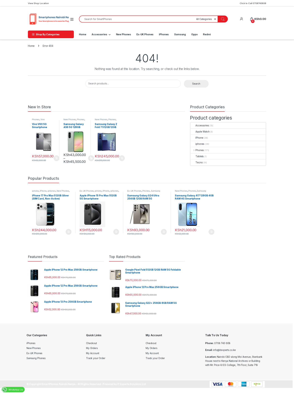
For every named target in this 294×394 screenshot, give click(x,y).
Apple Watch (202, 131)
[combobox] (136, 19)
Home (82, 34)
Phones (35, 119)
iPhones (164, 34)
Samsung (180, 34)
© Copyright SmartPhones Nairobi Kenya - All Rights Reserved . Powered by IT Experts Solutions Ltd (86, 384)
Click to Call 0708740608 (253, 3)
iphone (35, 191)
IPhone (199, 137)
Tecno (199, 162)
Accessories (99, 34)
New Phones (123, 34)
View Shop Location (38, 3)
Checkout (91, 343)
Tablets (199, 156)
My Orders (92, 348)
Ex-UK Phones (144, 34)
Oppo (194, 34)
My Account (92, 353)
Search (196, 83)
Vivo (42, 119)
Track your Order (95, 358)
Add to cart (56, 158)
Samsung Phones (36, 358)
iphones (199, 143)
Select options (90, 158)
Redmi (207, 34)
